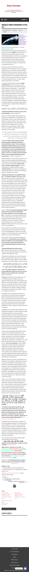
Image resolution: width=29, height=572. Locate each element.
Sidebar (23, 19)
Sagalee (14, 556)
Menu (5, 19)
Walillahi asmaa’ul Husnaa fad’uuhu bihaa (11, 473)
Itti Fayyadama (14, 554)
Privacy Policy (14, 567)
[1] (17, 88)
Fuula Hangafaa (14, 548)
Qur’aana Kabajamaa (14, 551)
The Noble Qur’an (14, 562)
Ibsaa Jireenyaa (13, 5)
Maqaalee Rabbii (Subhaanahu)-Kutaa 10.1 (6, 493)
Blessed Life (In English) (14, 565)
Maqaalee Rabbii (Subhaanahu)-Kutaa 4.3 (19, 493)
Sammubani (14, 30)
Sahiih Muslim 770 (12, 419)
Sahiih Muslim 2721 (12, 444)
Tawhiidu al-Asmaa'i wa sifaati (9, 509)
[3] (15, 291)
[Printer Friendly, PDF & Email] (5, 477)
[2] (13, 225)
